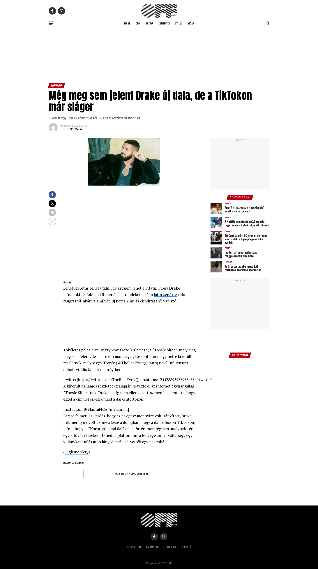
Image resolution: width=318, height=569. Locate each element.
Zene (137, 23)
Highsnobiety (77, 452)
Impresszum (134, 547)
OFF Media (75, 129)
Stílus (178, 23)
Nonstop (97, 428)
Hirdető (186, 547)
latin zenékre (165, 294)
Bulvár (149, 23)
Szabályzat (151, 547)
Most (127, 23)
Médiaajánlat (170, 547)
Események (164, 23)
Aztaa (191, 23)
